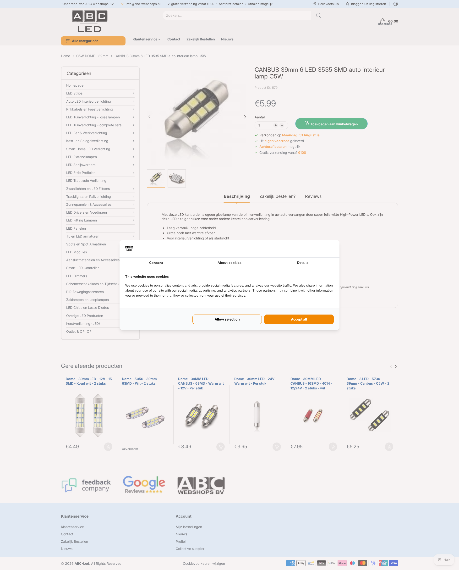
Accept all (299, 319)
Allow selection (227, 319)
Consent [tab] (156, 263)
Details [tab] (302, 263)
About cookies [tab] (229, 263)
